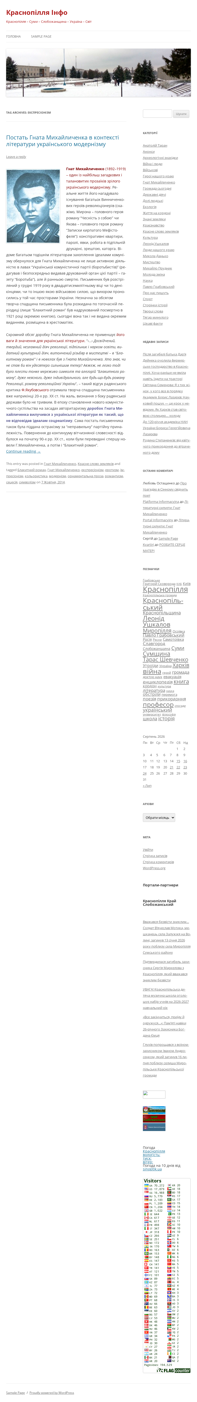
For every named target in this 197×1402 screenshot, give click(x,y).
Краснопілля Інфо (36, 12)
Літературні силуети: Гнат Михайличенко (166, 507)
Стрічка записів (155, 855)
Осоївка (179, 631)
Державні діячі (154, 194)
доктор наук (152, 677)
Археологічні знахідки (160, 157)
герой (166, 672)
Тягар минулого (156, 317)
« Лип (147, 785)
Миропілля (157, 630)
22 (178, 767)
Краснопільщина (162, 613)
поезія (149, 699)
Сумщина (156, 653)
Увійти (148, 849)
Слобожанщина (156, 648)
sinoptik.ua (152, 1169)
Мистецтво (151, 262)
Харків (181, 665)
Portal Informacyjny (158, 520)
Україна (165, 666)
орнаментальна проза (85, 476)
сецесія (11, 482)
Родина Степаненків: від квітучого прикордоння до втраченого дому (167, 446)
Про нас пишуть (156, 292)
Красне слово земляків (96, 463)
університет (152, 714)
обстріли (152, 694)
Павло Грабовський (158, 286)
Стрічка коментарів (158, 862)
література (154, 690)
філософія (169, 714)
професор (158, 704)
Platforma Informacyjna (161, 501)
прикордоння (171, 698)
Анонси (149, 151)
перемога (169, 694)
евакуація (172, 676)
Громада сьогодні (157, 188)
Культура (150, 237)
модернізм (57, 476)
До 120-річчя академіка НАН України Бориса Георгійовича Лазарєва (166, 427)
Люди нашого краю (158, 249)
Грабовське (151, 580)
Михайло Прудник (157, 268)
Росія (147, 639)
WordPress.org (154, 868)
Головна (13, 36)
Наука (148, 280)
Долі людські (153, 200)
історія (166, 718)
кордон (150, 686)
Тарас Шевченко (165, 659)
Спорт (148, 299)
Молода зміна (154, 274)
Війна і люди (152, 163)
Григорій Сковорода (159, 583)
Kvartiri (148, 544)
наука (170, 691)
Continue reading (23, 451)
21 (171, 767)
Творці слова (153, 311)
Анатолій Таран (155, 145)
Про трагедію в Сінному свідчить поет (165, 489)
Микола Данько (155, 256)
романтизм (114, 476)
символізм (27, 482)
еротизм (112, 470)
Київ (187, 583)
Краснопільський (163, 603)
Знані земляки (154, 219)
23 (185, 767)
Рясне (157, 640)
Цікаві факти (153, 323)
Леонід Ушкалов (156, 243)
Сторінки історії (155, 305)
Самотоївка (173, 639)
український (157, 710)
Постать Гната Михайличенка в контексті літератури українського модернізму (62, 140)
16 (185, 761)
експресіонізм (92, 470)
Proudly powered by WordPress (51, 1392)
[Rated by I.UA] (154, 1097)
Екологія (149, 206)
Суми (177, 648)
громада (180, 672)
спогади (180, 706)
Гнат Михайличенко (60, 463)
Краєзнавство (153, 225)
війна (152, 671)
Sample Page (41, 36)
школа (150, 718)
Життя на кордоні (157, 213)
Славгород (154, 643)
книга (181, 681)
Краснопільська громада (160, 595)
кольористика (36, 476)
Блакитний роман (31, 470)
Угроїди (150, 665)
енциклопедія (158, 682)
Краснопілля (165, 589)
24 (144, 773)
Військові (150, 170)
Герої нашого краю (158, 176)
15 (178, 761)
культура (164, 686)
